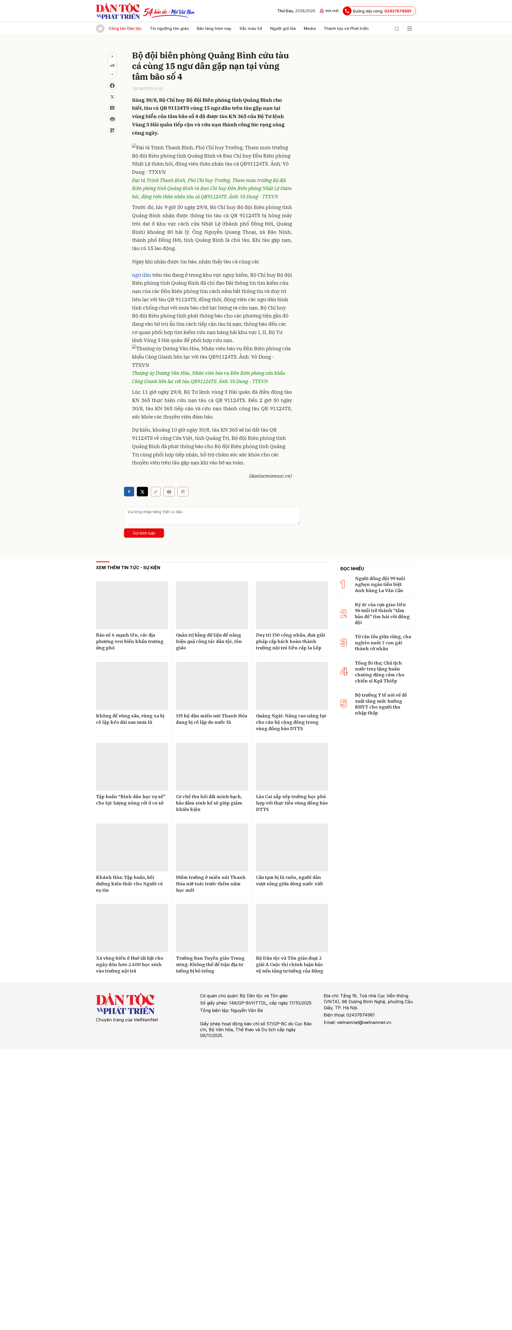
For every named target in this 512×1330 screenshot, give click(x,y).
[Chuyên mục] (409, 28)
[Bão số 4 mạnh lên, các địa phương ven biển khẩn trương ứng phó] (132, 605)
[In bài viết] (112, 119)
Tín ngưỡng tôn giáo (169, 28)
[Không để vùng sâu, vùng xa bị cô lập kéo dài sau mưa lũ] (132, 686)
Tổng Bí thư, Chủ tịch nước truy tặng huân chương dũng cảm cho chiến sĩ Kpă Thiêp (379, 672)
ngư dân (141, 275)
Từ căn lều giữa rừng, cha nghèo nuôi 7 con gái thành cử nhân (383, 642)
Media (310, 28)
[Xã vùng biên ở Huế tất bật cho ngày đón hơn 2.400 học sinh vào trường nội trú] (132, 928)
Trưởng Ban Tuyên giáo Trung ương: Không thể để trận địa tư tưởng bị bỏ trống (210, 964)
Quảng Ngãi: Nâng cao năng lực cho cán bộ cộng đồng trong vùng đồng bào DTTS (291, 722)
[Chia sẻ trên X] (112, 97)
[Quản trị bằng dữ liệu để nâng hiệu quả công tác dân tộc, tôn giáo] (212, 605)
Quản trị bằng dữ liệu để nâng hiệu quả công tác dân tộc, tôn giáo (209, 641)
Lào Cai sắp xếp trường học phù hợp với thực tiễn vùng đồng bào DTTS (292, 803)
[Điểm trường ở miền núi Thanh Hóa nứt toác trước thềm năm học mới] (212, 847)
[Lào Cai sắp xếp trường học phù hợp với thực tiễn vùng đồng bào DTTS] (292, 767)
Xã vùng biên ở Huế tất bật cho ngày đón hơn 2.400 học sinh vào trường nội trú (129, 964)
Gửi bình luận (144, 533)
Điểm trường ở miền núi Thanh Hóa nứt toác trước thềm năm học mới (211, 884)
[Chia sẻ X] (142, 491)
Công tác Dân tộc (125, 28)
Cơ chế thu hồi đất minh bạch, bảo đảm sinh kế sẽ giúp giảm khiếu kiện (209, 803)
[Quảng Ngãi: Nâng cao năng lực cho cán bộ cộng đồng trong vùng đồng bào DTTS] (292, 686)
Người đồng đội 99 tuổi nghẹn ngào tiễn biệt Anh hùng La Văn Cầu (380, 584)
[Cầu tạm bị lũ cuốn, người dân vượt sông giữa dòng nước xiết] (292, 847)
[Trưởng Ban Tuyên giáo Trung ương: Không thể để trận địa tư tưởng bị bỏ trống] (212, 928)
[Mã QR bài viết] (112, 130)
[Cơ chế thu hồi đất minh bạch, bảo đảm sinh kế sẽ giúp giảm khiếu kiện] (212, 767)
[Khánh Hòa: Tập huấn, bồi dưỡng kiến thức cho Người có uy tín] (132, 847)
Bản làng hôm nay (214, 28)
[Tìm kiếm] (396, 28)
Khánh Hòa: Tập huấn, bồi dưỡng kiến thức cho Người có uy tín (129, 884)
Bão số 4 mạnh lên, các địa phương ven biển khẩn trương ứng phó (129, 641)
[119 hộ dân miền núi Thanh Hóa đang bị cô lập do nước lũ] (212, 686)
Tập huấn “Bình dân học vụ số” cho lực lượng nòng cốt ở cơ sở (131, 800)
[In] (169, 491)
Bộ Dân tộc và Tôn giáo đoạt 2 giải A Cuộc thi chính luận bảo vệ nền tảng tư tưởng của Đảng (289, 964)
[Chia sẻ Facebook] (112, 85)
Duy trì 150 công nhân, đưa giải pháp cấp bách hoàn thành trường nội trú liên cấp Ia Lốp (290, 641)
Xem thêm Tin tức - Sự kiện (128, 567)
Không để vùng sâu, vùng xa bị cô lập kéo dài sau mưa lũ (130, 719)
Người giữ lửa (283, 28)
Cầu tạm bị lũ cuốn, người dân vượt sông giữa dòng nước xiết (289, 880)
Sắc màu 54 (250, 28)
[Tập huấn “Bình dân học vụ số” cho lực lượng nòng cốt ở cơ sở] (132, 767)
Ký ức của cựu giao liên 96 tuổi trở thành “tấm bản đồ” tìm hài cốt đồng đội (382, 613)
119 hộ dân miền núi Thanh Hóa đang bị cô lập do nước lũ (211, 719)
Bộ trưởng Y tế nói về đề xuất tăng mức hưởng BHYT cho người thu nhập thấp (381, 704)
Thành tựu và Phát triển (346, 28)
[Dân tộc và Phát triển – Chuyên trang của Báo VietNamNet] (118, 11)
